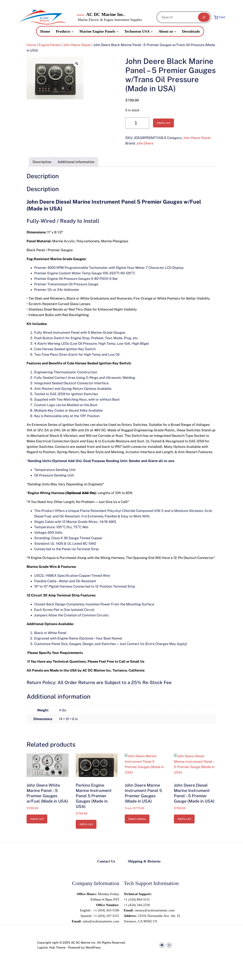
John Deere (144, 143)
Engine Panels (50, 45)
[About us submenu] (175, 31)
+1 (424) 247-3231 (105, 916)
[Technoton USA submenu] (152, 31)
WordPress (93, 947)
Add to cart (163, 122)
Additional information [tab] (76, 162)
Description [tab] (42, 162)
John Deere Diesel (77, 45)
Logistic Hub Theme (51, 947)
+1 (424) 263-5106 (106, 910)
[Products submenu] (72, 31)
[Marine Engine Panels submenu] (117, 31)
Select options (137, 818)
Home (31, 45)
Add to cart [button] (37, 818)
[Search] (204, 17)
